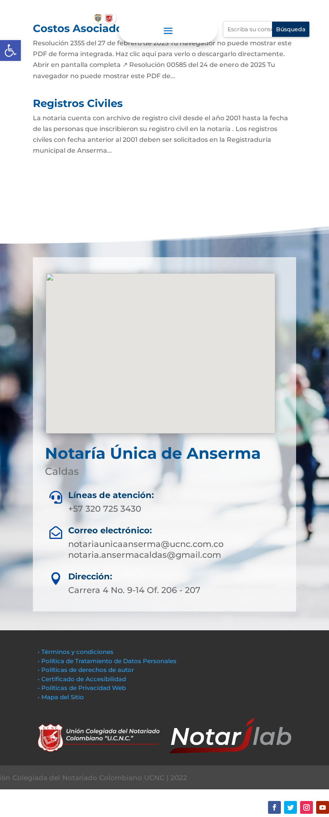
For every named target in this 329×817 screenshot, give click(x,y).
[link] (10, 50)
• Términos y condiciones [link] (76, 652)
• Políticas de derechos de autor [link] (86, 670)
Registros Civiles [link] (78, 103)
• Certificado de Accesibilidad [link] (82, 679)
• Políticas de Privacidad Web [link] (82, 688)
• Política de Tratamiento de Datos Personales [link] (107, 661)
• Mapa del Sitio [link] (61, 697)
